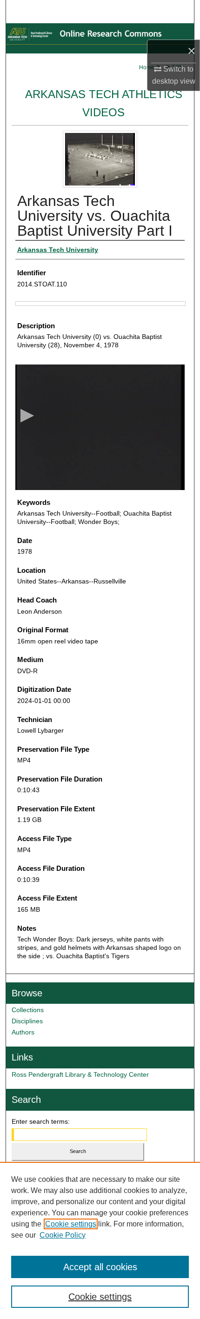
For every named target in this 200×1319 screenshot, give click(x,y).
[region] (100, 1240)
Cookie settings (70, 1224)
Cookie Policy (63, 1235)
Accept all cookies (100, 1267)
